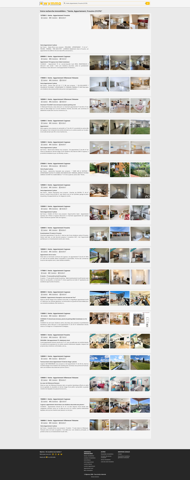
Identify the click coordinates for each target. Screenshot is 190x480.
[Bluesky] (61, 454)
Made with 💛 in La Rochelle (47, 457)
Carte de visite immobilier (107, 461)
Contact (120, 454)
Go (147, 3)
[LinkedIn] (53, 454)
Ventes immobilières (89, 456)
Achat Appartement (89, 462)
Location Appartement (89, 466)
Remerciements (95, 476)
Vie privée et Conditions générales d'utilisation (124, 456)
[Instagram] (56, 454)
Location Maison (88, 464)
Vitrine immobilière (106, 459)
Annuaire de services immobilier (106, 456)
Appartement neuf (88, 468)
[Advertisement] (64, 30)
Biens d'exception (88, 470)
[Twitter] (58, 454)
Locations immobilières (89, 458)
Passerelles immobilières (107, 454)
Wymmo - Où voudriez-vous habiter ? (51, 452)
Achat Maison (87, 460)
